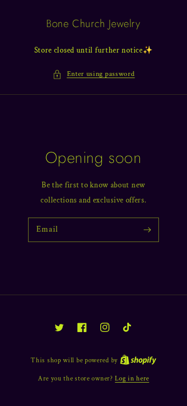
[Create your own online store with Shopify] (138, 360)
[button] (93, 74)
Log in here (132, 378)
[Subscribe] (147, 229)
